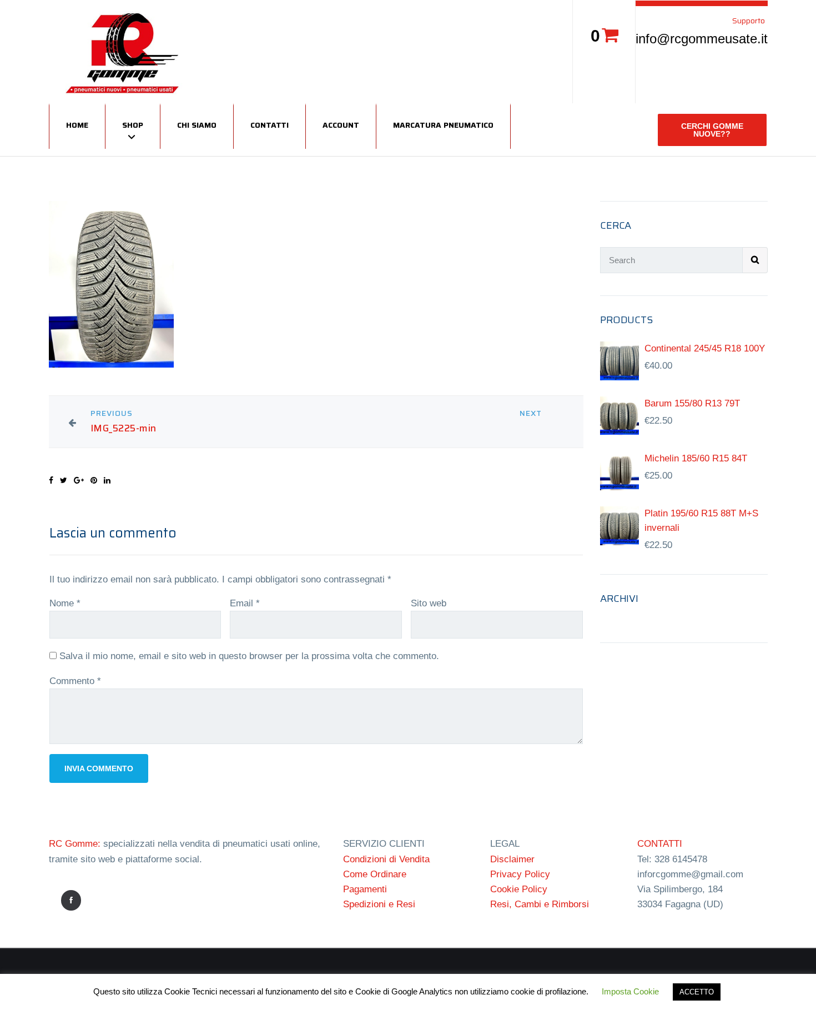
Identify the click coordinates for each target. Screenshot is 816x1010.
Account (341, 125)
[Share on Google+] (79, 480)
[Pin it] (93, 480)
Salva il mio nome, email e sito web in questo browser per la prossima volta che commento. (249, 656)
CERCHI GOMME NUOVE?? (712, 130)
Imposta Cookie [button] (630, 991)
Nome (64, 603)
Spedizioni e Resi (379, 904)
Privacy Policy (520, 874)
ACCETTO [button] (696, 992)
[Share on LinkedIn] (107, 480)
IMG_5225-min (123, 428)
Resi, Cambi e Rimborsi (539, 904)
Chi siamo (196, 125)
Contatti (269, 125)
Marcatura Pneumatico (443, 125)
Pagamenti (365, 889)
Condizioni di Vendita (386, 859)
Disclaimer (512, 859)
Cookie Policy (518, 889)
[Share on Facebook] (51, 480)
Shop (132, 125)
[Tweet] (63, 480)
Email (245, 603)
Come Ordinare (374, 874)
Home (77, 125)
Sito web (428, 603)
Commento (75, 681)
